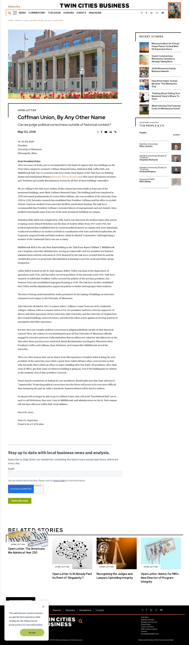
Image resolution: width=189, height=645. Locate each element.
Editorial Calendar (147, 620)
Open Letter (21, 20)
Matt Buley (145, 181)
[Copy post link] (115, 132)
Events (81, 12)
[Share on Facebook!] (101, 132)
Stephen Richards (148, 159)
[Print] (111, 132)
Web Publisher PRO (152, 640)
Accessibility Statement (150, 634)
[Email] (106, 132)
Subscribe (14, 6)
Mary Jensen (146, 146)
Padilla (142, 132)
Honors (69, 12)
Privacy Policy (146, 624)
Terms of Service (147, 627)
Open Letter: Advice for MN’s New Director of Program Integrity (160, 577)
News (22, 12)
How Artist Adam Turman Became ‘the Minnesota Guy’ (165, 84)
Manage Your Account (149, 622)
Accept (32, 632)
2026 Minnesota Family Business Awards (164, 70)
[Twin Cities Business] (94, 5)
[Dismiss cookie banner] (43, 607)
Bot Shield (170, 640)
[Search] (9, 12)
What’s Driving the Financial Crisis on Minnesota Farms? (166, 107)
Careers (144, 631)
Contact (100, 610)
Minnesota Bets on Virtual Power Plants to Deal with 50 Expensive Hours (165, 46)
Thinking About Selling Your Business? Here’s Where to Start (166, 96)
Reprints (57, 610)
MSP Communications (149, 629)
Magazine (95, 12)
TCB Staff (144, 617)
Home (10, 20)
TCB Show (54, 12)
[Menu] (15, 12)
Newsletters (85, 610)
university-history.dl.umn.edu (66, 176)
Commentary (37, 12)
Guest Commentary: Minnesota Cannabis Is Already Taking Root (163, 59)
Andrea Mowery (147, 171)
